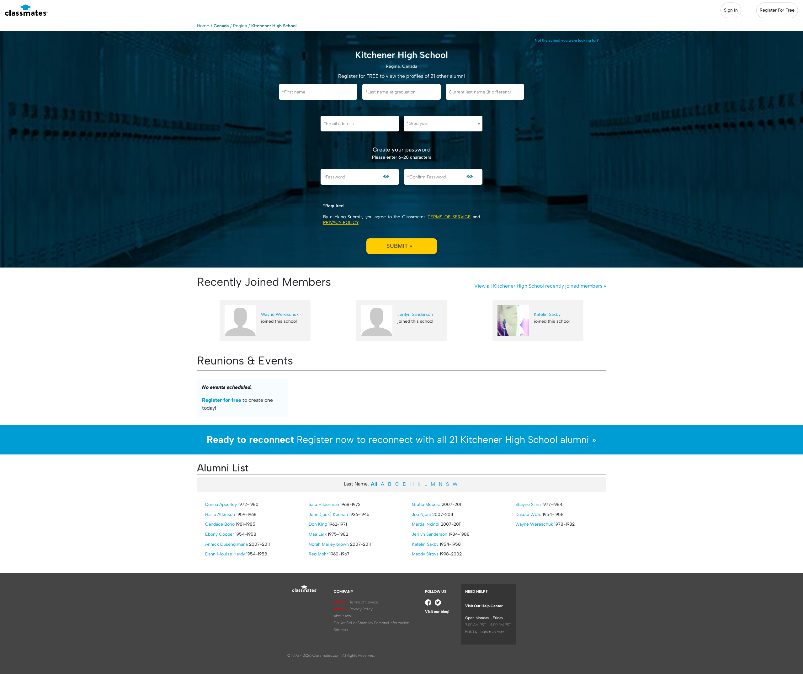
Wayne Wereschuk (280, 314)
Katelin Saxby (547, 314)
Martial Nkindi (425, 524)
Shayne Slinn (528, 504)
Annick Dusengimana (226, 544)
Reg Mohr (318, 554)
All (374, 484)
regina (240, 26)
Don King (318, 524)
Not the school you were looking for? (567, 40)
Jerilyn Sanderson (415, 314)
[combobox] (443, 123)
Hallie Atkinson (220, 514)
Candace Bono (220, 524)
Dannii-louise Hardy (225, 554)
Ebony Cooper (219, 534)
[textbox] (443, 123)
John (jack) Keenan (328, 514)
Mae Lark (318, 534)
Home (203, 26)
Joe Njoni (421, 514)
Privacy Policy (341, 222)
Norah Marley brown (329, 544)
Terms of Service (449, 217)
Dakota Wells (528, 514)
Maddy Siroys (425, 554)
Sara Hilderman (324, 504)
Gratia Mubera (426, 504)
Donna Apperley (221, 504)
